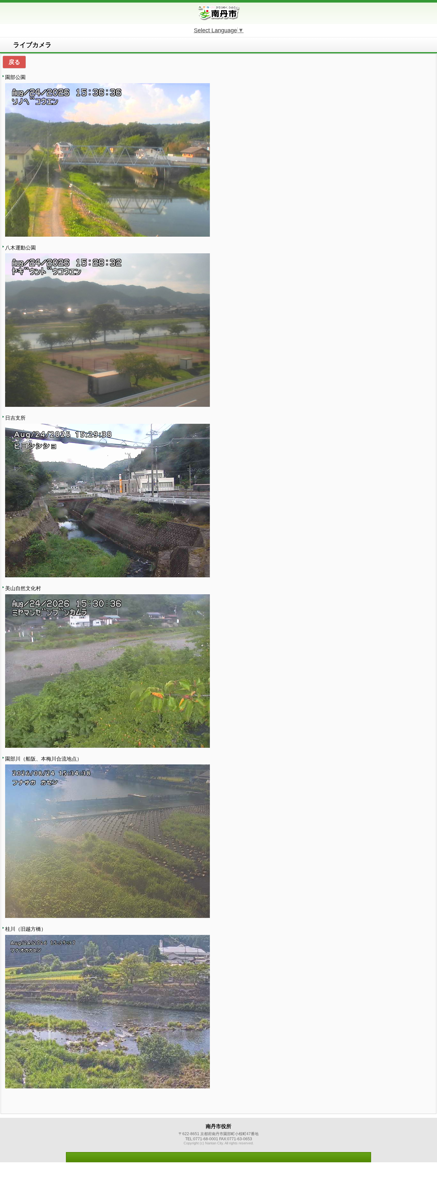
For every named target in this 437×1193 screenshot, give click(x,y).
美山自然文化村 (23, 588)
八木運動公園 (20, 247)
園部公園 (15, 77)
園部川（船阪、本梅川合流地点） (43, 759)
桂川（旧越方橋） (25, 929)
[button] (14, 62)
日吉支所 (15, 418)
